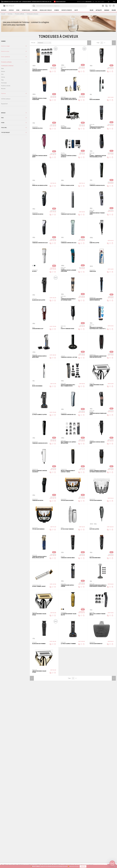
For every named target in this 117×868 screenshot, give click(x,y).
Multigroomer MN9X (95, 557)
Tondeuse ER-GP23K (37, 128)
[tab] (14, 47)
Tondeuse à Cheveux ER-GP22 (40, 443)
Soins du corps (5, 51)
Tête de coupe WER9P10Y (96, 643)
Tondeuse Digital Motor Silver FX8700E (69, 70)
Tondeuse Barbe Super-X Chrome (67, 586)
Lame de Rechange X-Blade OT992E (39, 671)
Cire (2, 74)
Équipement (4, 103)
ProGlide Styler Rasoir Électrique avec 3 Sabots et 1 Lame (98, 328)
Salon (91, 10)
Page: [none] (98, 42)
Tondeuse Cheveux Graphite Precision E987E (39, 70)
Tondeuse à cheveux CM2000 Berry (39, 156)
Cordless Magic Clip (37, 328)
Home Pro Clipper (94, 242)
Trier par (33, 42)
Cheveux (11, 10)
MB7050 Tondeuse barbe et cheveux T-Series (68, 471)
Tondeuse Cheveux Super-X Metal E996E (39, 356)
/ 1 (104, 42)
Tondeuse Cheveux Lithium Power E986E (39, 99)
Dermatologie (26, 10)
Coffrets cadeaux (5, 98)
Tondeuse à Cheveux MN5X (68, 557)
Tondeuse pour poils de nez (68, 214)
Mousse (3, 88)
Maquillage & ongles (46, 10)
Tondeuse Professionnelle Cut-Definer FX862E (68, 299)
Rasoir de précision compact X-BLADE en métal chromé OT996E (98, 586)
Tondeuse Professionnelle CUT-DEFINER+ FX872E (97, 127)
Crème (3, 77)
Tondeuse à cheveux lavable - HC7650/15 (69, 156)
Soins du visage (5, 46)
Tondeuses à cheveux (7, 65)
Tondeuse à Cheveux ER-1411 (68, 414)
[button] (83, 866)
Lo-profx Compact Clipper (39, 414)
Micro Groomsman (95, 99)
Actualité (99, 10)
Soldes (114, 10)
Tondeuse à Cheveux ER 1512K (40, 242)
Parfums (34, 10)
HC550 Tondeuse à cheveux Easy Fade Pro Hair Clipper (98, 356)
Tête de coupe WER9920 (38, 529)
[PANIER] (113, 6)
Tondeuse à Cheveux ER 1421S (68, 242)
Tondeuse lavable (66, 128)
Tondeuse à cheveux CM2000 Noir (97, 442)
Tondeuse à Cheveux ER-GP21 (97, 185)
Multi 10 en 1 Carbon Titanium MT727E (97, 614)
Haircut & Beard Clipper (67, 185)
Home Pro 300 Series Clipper (39, 185)
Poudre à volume (5, 85)
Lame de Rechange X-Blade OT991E (39, 614)
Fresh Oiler (93, 271)
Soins (17, 10)
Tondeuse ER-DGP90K (37, 500)
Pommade (4, 82)
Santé (76, 10)
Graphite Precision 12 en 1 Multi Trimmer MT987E (68, 385)
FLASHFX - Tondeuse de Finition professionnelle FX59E (98, 156)
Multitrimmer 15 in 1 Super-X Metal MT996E (68, 442)
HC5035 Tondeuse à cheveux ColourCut (39, 471)
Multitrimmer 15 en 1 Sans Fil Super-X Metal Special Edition (69, 99)
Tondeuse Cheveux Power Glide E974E (98, 414)
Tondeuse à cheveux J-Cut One (69, 357)
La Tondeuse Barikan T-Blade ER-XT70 (68, 614)
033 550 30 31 (89, 1)
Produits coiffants (6, 62)
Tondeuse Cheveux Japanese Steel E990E (68, 271)
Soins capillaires (5, 56)
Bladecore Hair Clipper (38, 300)
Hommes (56, 10)
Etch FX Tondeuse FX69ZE (67, 328)
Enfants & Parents (67, 10)
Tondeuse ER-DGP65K (37, 214)
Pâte (2, 80)
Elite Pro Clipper (94, 529)
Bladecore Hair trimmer (38, 643)
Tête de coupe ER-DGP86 (67, 500)
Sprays (3, 71)
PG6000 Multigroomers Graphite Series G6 (96, 299)
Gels (2, 68)
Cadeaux (106, 10)
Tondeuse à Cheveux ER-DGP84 (98, 71)
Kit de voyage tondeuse (67, 529)
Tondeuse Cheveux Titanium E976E (97, 213)
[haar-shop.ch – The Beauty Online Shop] (8, 5)
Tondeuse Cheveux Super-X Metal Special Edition (39, 557)
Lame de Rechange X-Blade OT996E (97, 385)
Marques (3, 10)
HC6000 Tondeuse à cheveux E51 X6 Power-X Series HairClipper (98, 471)
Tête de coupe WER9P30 (96, 500)
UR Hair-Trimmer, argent (39, 586)
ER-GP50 (34, 271)
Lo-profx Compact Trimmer (68, 643)
